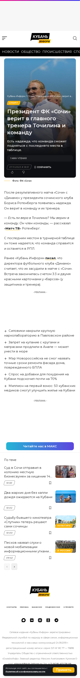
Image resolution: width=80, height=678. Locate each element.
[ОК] (48, 620)
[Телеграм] (56, 620)
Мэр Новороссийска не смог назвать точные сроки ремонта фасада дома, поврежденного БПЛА (37, 362)
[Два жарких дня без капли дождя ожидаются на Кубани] (65, 496)
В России (64, 550)
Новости (10, 52)
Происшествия (57, 52)
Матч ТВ (13, 228)
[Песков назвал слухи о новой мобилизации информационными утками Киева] (65, 546)
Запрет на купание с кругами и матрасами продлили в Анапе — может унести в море (36, 346)
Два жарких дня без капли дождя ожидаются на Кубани (28, 495)
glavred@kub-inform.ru (28, 664)
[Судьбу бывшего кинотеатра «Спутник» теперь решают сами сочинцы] (65, 521)
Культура (64, 525)
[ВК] (32, 620)
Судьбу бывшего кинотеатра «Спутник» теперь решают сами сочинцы (27, 522)
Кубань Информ (16, 96)
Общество (30, 52)
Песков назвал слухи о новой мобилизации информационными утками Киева (26, 547)
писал (50, 258)
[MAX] (23, 620)
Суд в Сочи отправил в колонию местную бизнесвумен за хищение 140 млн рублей (28, 472)
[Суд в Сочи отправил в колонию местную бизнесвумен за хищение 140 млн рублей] (65, 471)
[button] (63, 670)
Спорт (30, 96)
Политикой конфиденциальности (25, 671)
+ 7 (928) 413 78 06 (59, 664)
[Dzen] (40, 620)
